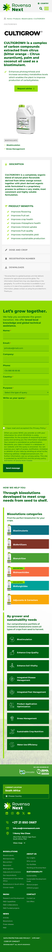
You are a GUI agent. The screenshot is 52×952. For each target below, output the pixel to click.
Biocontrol (7, 865)
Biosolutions (10, 851)
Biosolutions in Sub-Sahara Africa (13, 880)
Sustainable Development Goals (36, 880)
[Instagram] (12, 813)
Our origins (31, 858)
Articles (6, 918)
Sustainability (34, 872)
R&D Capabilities (9, 901)
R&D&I (6, 894)
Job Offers (30, 901)
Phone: (6, 366)
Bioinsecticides (8, 859)
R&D (4, 928)
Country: (8, 377)
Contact (31, 894)
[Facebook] (18, 813)
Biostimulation (13, 145)
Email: (7, 343)
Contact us (31, 898)
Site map (36, 938)
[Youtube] (29, 813)
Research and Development (13, 898)
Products (16, 19)
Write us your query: (14, 398)
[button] (41, 8)
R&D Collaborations (10, 905)
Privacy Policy (39, 428)
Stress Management (15, 149)
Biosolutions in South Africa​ (13, 884)
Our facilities (31, 864)
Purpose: (8, 388)
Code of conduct (12, 941)
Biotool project (32, 884)
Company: (8, 354)
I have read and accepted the (26, 428)
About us (31, 854)
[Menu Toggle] (46, 8)
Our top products (9, 875)
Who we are (31, 861)
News (6, 914)
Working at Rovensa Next (36, 868)
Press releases (8, 924)
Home (9, 19)
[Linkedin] (7, 813)
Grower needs (8, 887)
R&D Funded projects (11, 908)
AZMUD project (32, 888)
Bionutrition (7, 862)
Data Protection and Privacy (16, 938)
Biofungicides (8, 869)
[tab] (26, 163)
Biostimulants (27, 19)
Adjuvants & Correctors (12, 872)
